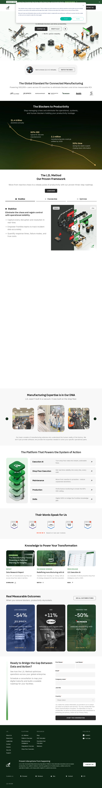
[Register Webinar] (51, 2)
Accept (66, 18)
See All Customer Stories (84, 598)
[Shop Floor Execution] (63, 471)
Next (95, 418)
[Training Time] (81, 628)
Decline (78, 18)
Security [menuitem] (8, 750)
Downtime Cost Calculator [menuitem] (41, 742)
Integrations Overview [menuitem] (28, 746)
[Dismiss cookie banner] (83, 6)
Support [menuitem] (8, 753)
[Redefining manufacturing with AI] (51, 567)
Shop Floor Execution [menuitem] (28, 749)
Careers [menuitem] (8, 747)
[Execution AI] (63, 462)
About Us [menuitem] (9, 735)
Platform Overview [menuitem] (27, 738)
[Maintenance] (63, 481)
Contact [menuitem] (8, 744)
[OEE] (51, 628)
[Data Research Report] (20, 567)
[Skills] (63, 499)
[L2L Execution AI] (81, 567)
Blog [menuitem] (38, 735)
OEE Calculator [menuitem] (41, 738)
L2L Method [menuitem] (25, 735)
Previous (7, 418)
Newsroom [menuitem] (9, 738)
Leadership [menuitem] (9, 741)
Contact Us (89, 7)
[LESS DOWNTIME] (20, 628)
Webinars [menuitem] (39, 746)
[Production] (63, 490)
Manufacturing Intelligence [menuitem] (26, 742)
